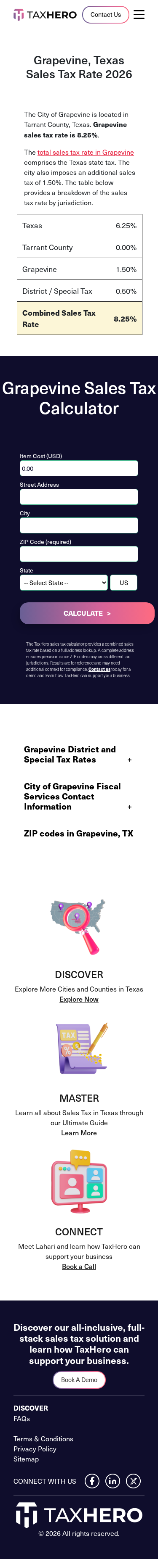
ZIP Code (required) (45, 541)
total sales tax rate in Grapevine (85, 152)
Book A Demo (79, 1379)
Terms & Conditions (43, 1438)
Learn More (79, 1132)
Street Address (39, 484)
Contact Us (106, 14)
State (26, 570)
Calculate (83, 613)
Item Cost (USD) (41, 455)
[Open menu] (142, 15)
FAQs (21, 1418)
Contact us (99, 669)
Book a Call (79, 1266)
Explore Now (79, 999)
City (25, 513)
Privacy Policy (34, 1448)
